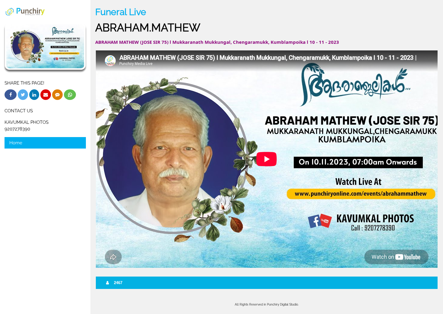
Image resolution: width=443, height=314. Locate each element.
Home (15, 143)
